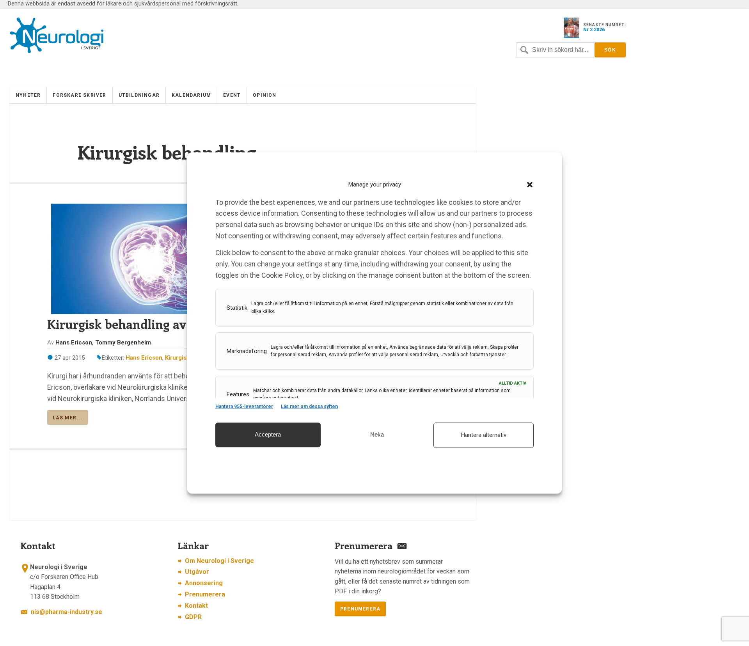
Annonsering (204, 583)
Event (232, 95)
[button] (530, 185)
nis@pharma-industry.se (66, 612)
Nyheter (28, 95)
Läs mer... (68, 418)
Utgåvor (197, 571)
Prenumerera (205, 594)
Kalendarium (191, 95)
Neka (377, 434)
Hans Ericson (144, 357)
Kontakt (196, 605)
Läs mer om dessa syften (309, 407)
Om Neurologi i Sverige (219, 560)
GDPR (193, 617)
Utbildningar (139, 95)
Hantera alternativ (483, 434)
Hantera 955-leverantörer (244, 407)
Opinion (264, 95)
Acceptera (268, 434)
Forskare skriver (79, 95)
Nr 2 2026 (594, 29)
